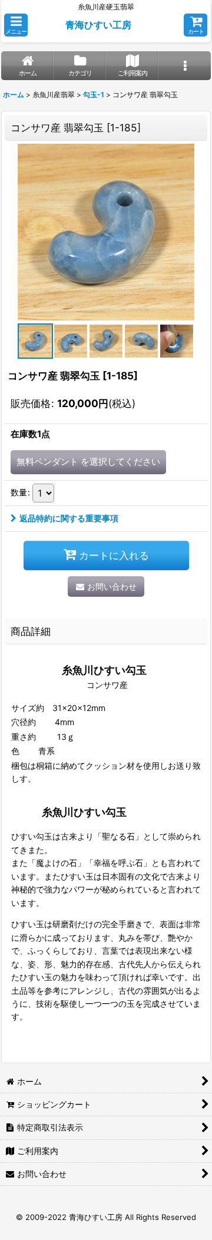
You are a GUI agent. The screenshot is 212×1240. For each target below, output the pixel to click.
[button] (16, 25)
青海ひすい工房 (98, 25)
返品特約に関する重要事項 (68, 518)
